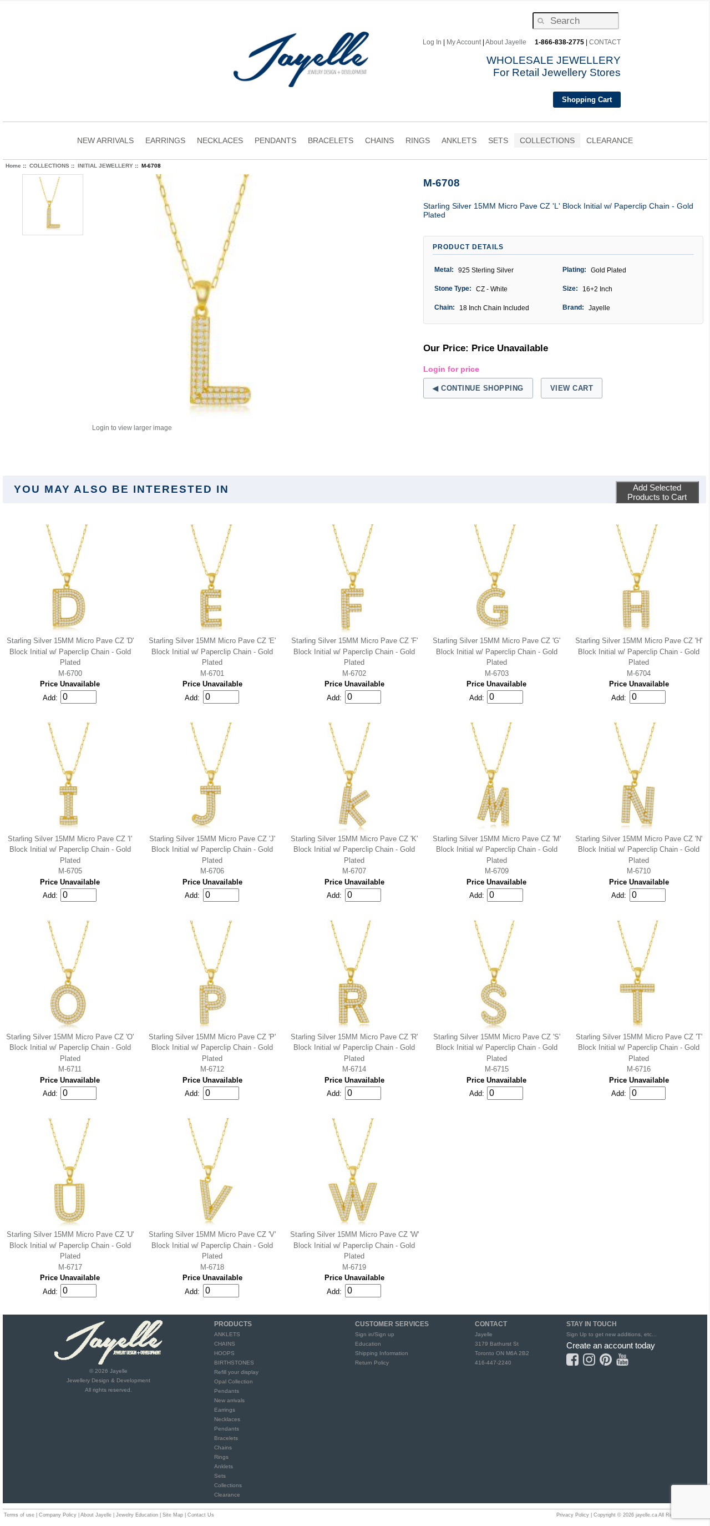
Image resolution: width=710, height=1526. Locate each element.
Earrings (224, 1410)
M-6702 (354, 673)
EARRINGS (165, 142)
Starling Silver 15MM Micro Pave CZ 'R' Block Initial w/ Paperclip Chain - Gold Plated (354, 1048)
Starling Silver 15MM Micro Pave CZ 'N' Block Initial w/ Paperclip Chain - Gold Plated (638, 850)
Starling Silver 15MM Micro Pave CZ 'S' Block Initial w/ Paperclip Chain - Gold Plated (496, 1048)
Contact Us (200, 1515)
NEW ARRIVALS (105, 140)
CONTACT (605, 42)
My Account (464, 42)
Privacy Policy (572, 1515)
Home (13, 166)
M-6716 (639, 1069)
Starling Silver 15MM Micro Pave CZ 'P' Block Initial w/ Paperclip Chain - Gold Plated (212, 1048)
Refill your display (236, 1372)
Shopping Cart (587, 99)
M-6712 (212, 1069)
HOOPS (224, 1353)
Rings (221, 1457)
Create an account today (610, 1345)
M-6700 (70, 673)
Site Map (173, 1515)
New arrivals (229, 1400)
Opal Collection (233, 1381)
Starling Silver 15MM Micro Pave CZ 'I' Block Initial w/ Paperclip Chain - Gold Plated (70, 850)
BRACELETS (330, 142)
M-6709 (497, 871)
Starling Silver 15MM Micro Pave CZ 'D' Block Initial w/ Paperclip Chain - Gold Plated (70, 651)
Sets (220, 1476)
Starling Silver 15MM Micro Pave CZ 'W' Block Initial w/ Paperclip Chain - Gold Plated (354, 1245)
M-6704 (639, 673)
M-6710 (639, 871)
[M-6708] (217, 299)
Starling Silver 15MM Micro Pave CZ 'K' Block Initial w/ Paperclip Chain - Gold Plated (354, 850)
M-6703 (497, 673)
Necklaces (227, 1419)
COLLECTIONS (547, 142)
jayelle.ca (646, 1515)
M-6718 (212, 1267)
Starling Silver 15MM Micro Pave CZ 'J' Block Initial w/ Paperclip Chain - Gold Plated (212, 850)
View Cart (572, 388)
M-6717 (70, 1267)
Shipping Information (381, 1353)
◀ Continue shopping (478, 388)
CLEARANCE (609, 140)
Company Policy (58, 1515)
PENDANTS (275, 142)
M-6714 (354, 1069)
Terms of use (19, 1515)
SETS (498, 142)
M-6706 (212, 871)
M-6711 (70, 1069)
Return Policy (372, 1363)
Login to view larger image (132, 428)
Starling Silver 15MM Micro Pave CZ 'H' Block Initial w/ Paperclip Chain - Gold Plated (638, 651)
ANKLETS (459, 142)
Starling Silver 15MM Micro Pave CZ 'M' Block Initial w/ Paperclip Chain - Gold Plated (497, 850)
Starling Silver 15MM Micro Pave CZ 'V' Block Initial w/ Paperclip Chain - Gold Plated (212, 1245)
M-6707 (354, 871)
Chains (223, 1447)
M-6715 (497, 1069)
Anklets (223, 1466)
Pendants (226, 1391)
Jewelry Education (137, 1515)
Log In (432, 42)
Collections (228, 1485)
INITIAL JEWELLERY (105, 166)
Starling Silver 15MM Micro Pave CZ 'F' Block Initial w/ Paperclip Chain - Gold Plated (354, 651)
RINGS (417, 142)
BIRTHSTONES (234, 1363)
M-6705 (70, 871)
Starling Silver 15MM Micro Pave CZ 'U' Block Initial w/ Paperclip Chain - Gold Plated (70, 1245)
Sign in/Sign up (374, 1334)
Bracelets (226, 1438)
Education (368, 1344)
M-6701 (212, 673)
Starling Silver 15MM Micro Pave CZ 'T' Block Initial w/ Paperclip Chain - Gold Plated (639, 1048)
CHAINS (379, 142)
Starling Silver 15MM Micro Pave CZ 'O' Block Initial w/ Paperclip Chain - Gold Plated (70, 1048)
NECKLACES (220, 142)
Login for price (451, 369)
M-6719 (354, 1267)
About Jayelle (505, 42)
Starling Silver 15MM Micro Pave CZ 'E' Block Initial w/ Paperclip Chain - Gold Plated (212, 651)
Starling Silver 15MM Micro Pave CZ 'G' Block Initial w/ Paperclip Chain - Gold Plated (496, 651)
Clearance (227, 1495)
